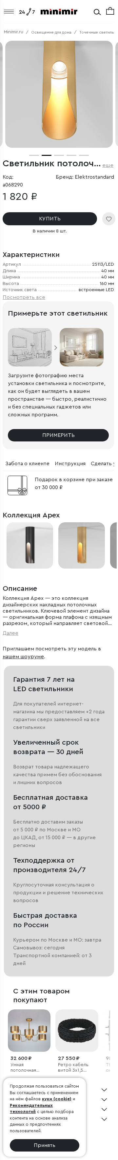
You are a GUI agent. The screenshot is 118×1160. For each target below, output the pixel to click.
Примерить (58, 435)
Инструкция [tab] (70, 463)
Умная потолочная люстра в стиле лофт (28, 1068)
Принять (44, 1145)
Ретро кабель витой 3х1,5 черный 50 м (73, 1068)
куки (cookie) (56, 1099)
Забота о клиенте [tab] (27, 463)
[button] (34, 155)
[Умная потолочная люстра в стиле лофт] (29, 1030)
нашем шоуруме (23, 656)
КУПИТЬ (50, 218)
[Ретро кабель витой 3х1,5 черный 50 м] (76, 1030)
